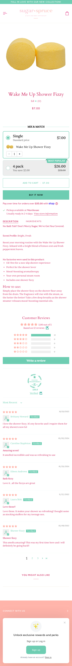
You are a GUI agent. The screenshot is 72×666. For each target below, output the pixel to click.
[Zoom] (12, 80)
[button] (36, 137)
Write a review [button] (36, 360)
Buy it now (36, 195)
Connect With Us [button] (14, 611)
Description (10, 221)
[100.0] (35, 381)
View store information (46, 213)
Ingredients (33, 221)
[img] (10, 412)
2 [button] (32, 558)
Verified (34, 393)
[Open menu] (8, 13)
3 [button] (37, 558)
